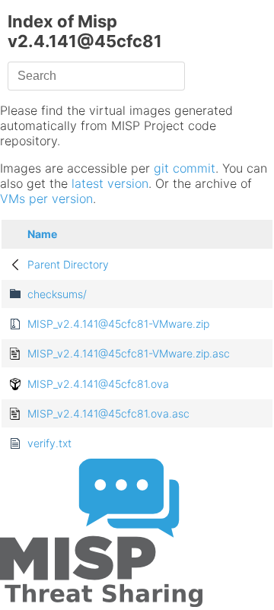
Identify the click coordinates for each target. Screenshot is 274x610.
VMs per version (46, 198)
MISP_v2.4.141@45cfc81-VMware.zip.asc (128, 353)
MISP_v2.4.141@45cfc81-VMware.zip (118, 323)
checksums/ (57, 294)
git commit (184, 168)
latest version (110, 183)
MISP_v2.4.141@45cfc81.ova (98, 383)
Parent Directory (68, 264)
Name (42, 233)
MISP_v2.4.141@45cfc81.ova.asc (108, 413)
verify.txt (49, 443)
